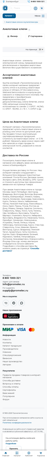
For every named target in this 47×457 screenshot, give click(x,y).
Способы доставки (11, 381)
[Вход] (35, 8)
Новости (7, 340)
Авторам (7, 365)
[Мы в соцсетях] (6, 303)
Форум (6, 399)
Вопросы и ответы (11, 384)
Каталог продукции (12, 346)
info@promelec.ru (14, 284)
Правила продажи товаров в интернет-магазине (22, 376)
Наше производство (12, 362)
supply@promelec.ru (15, 291)
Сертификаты (9, 390)
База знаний (8, 393)
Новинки (7, 352)
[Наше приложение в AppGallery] (11, 316)
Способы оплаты (11, 387)
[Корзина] (41, 8)
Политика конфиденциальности (17, 423)
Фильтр (14, 36)
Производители (10, 349)
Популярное (9, 396)
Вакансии (7, 358)
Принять (13, 449)
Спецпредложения (12, 355)
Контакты (7, 343)
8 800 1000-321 (12, 278)
